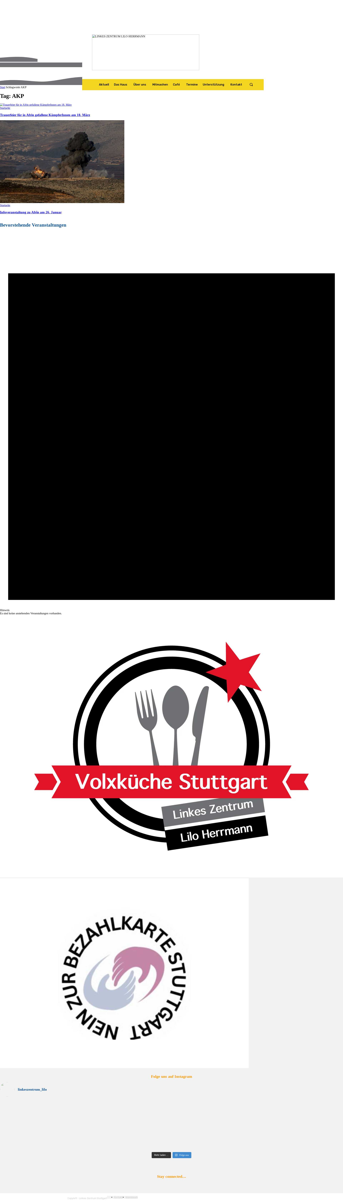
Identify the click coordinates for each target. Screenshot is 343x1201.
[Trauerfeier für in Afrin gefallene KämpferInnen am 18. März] (36, 104)
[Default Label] (182, 1185)
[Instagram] (170, 1185)
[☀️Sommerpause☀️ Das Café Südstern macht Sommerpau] (85, 1104)
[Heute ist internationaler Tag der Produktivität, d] (85, 1127)
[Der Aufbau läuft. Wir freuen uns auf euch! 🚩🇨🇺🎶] (257, 1111)
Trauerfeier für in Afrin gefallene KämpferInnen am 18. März (45, 115)
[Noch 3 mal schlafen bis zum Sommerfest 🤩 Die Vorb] (257, 1142)
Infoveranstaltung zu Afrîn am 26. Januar (31, 212)
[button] (251, 84)
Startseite (5, 107)
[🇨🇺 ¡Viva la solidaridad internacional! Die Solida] (85, 1114)
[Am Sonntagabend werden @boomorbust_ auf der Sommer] (85, 1137)
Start (2, 87)
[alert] (171, 424)
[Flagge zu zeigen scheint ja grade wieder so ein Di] (257, 1102)
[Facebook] (158, 1185)
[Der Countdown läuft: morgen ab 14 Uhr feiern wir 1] (257, 1126)
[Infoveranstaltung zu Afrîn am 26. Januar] (62, 202)
